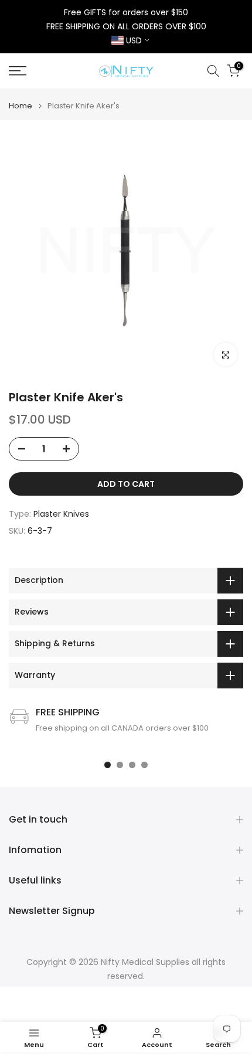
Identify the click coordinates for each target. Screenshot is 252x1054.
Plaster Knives (61, 514)
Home (20, 106)
